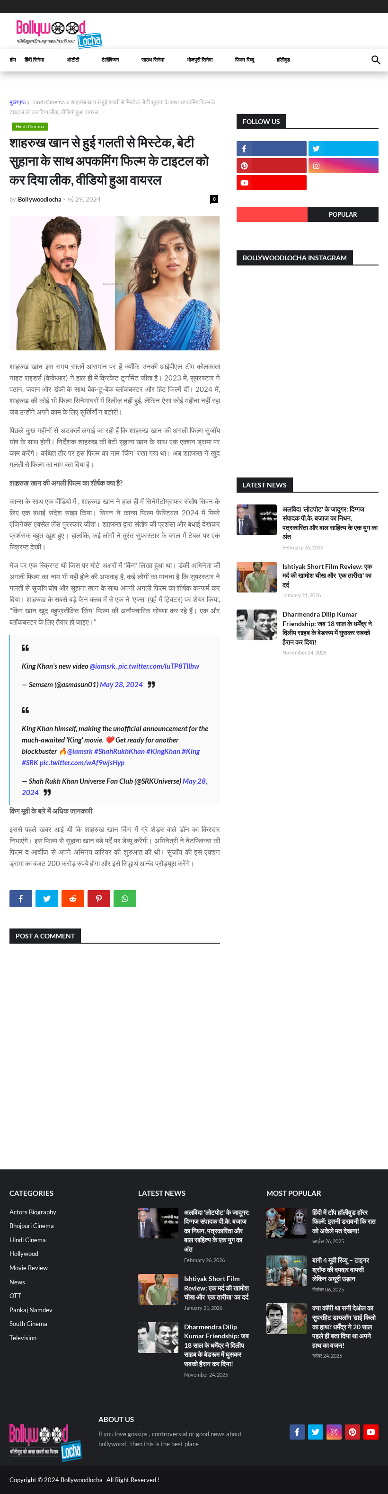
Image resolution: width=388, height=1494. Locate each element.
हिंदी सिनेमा (34, 60)
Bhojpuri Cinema (31, 1225)
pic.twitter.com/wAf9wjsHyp (82, 762)
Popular (343, 214)
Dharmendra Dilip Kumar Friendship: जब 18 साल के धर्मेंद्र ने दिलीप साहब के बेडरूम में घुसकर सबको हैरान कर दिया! (216, 1345)
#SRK (30, 762)
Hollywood (23, 1253)
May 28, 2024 (121, 684)
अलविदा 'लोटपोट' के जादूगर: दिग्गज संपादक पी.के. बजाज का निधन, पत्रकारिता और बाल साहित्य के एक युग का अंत (217, 1230)
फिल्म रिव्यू (244, 60)
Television (22, 1338)
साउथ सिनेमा (152, 60)
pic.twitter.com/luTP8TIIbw (158, 666)
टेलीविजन (110, 60)
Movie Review (28, 1268)
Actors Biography (32, 1212)
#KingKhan (163, 751)
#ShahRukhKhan (119, 751)
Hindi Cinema (48, 102)
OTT (15, 1296)
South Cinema (28, 1323)
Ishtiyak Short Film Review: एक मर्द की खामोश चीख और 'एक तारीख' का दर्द (327, 575)
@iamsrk (102, 666)
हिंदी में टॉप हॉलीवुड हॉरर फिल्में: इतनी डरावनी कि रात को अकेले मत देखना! (344, 1221)
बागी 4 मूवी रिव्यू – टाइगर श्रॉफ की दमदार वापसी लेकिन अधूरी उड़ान (340, 1269)
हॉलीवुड (283, 60)
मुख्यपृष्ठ (17, 102)
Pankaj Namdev (31, 1310)
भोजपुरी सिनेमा (199, 60)
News (17, 1282)
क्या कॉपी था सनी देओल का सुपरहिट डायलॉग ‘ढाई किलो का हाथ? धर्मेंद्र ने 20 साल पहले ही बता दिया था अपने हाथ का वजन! (344, 1326)
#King (191, 751)
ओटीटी (73, 60)
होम (13, 60)
